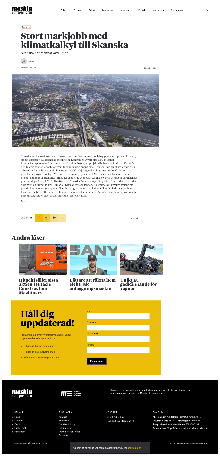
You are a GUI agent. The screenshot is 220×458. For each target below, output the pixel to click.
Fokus (17, 417)
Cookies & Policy (67, 425)
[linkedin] (54, 218)
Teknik (18, 425)
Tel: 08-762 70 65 (115, 417)
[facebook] (39, 218)
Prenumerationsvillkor (69, 432)
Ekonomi (19, 421)
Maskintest (20, 432)
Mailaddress (92, 334)
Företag (90, 345)
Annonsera (64, 421)
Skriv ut (134, 218)
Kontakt (63, 417)
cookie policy (134, 448)
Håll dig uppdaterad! (47, 319)
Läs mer (45, 443)
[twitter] (46, 218)
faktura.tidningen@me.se (195, 428)
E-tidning (63, 435)
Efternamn (92, 323)
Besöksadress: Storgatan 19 (120, 421)
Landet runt (20, 428)
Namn (89, 311)
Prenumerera (65, 428)
